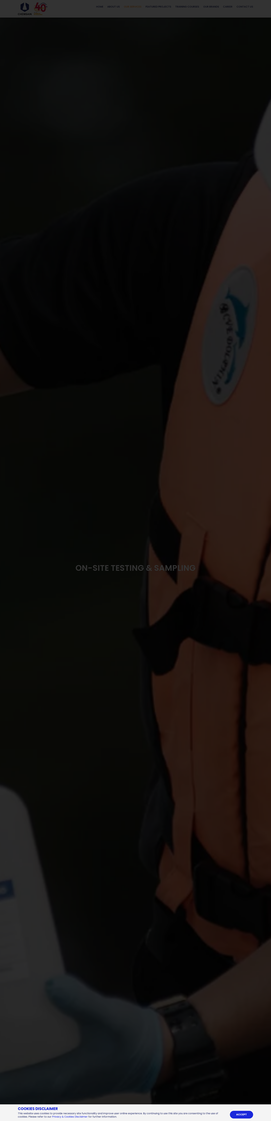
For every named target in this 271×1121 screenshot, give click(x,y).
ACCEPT (241, 1114)
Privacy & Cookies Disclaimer (70, 1116)
